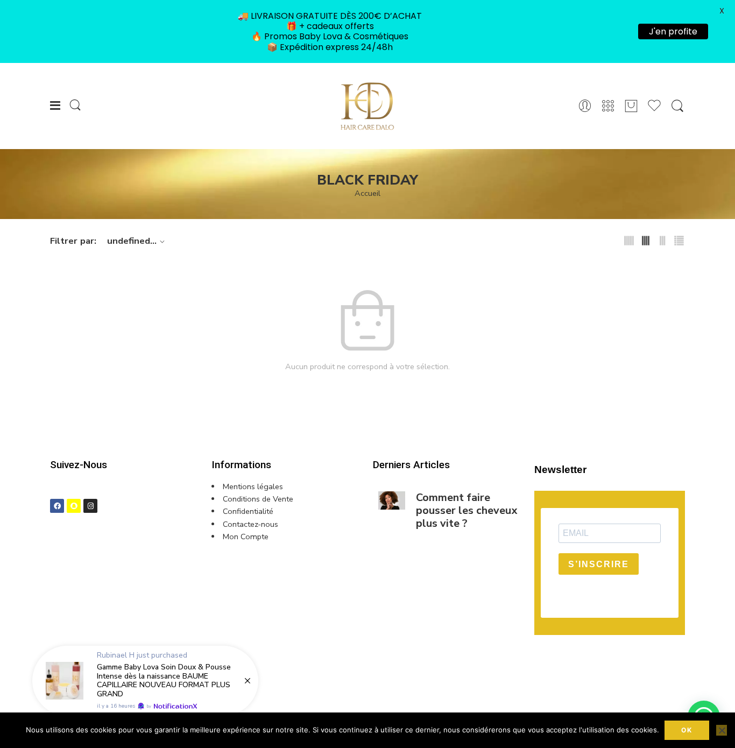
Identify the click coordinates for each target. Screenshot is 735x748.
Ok (686, 730)
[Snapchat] (74, 506)
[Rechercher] (677, 106)
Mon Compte (245, 536)
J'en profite (673, 31)
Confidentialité (248, 511)
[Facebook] (57, 506)
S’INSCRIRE (598, 564)
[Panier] (631, 106)
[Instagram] (90, 506)
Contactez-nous (250, 524)
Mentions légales (253, 486)
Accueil (367, 193)
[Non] (721, 730)
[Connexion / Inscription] (584, 106)
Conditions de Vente (258, 498)
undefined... (132, 241)
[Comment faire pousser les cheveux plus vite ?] (391, 500)
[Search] (75, 106)
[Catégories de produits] (608, 106)
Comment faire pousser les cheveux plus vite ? (466, 510)
